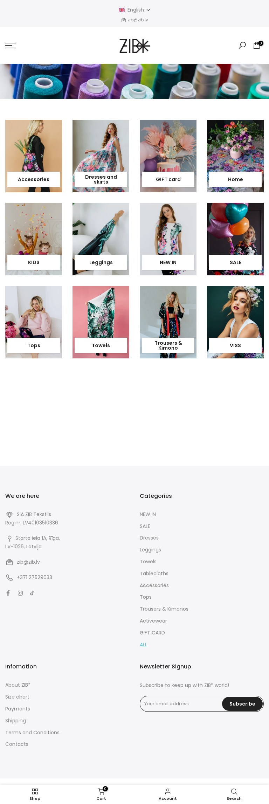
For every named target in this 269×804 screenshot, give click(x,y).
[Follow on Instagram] (20, 593)
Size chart (17, 696)
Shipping (15, 720)
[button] (134, 10)
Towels (101, 345)
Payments (17, 708)
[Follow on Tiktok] (32, 593)
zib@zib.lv (28, 561)
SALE (235, 262)
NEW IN (168, 262)
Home (235, 179)
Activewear (153, 620)
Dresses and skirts (101, 179)
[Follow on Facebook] (8, 593)
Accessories (33, 179)
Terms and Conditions (32, 732)
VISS (235, 345)
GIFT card (168, 179)
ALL (143, 644)
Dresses (149, 537)
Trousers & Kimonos (164, 608)
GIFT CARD (152, 632)
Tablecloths (154, 573)
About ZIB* (17, 684)
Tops (33, 345)
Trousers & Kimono (168, 345)
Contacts (16, 744)
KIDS (34, 262)
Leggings (101, 262)
